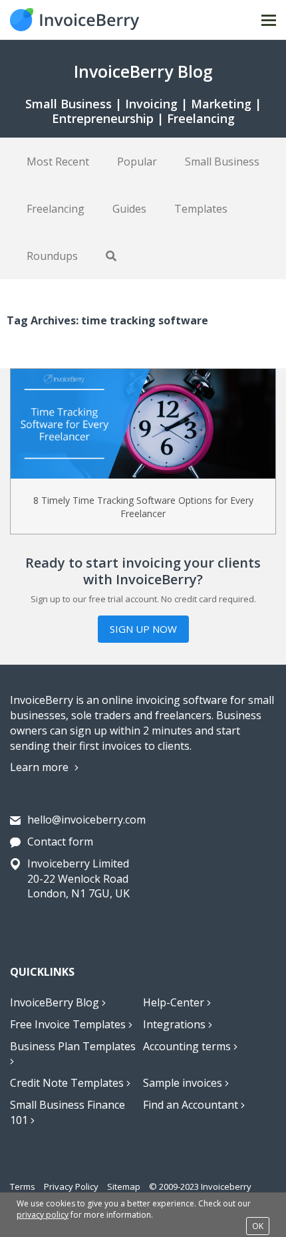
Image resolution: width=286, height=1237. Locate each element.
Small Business (222, 161)
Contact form (60, 841)
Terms (22, 1186)
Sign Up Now (143, 628)
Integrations (175, 1024)
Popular (137, 161)
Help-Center (175, 1002)
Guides (129, 208)
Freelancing (55, 208)
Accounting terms (188, 1046)
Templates (200, 208)
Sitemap (123, 1186)
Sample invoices (184, 1082)
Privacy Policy (71, 1186)
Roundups (52, 256)
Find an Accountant (192, 1104)
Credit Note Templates (68, 1082)
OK (257, 1226)
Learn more (40, 767)
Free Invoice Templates (69, 1024)
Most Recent (58, 161)
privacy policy (43, 1214)
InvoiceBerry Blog (56, 1002)
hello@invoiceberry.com (86, 819)
